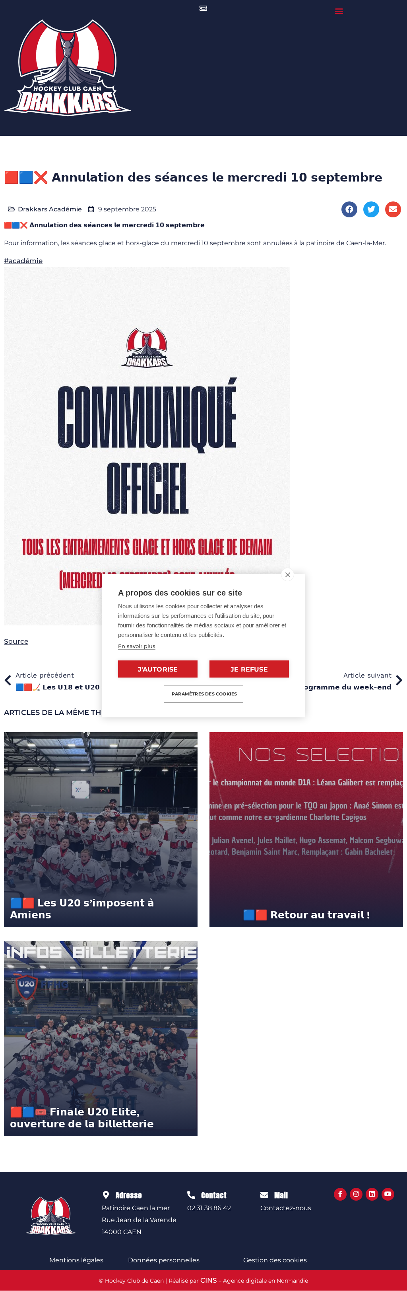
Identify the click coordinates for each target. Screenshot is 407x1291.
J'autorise (158, 669)
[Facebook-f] (340, 1194)
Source (16, 641)
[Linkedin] (372, 1194)
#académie (23, 261)
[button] (339, 10)
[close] (287, 574)
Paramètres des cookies (204, 694)
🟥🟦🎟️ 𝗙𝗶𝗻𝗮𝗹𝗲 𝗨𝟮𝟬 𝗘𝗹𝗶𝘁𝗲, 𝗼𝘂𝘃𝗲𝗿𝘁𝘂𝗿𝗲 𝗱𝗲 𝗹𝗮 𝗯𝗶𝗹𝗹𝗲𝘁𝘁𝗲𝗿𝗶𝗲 (82, 1118)
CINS (208, 1280)
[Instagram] (356, 1194)
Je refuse (249, 669)
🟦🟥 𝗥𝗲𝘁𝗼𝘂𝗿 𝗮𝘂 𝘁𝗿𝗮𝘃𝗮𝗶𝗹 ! (306, 915)
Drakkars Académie (50, 209)
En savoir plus (136, 646)
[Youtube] (388, 1194)
